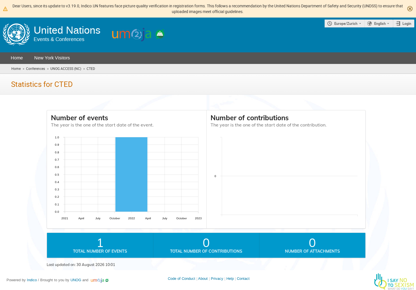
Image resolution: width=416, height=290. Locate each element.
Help (230, 278)
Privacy (217, 278)
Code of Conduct (181, 278)
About (203, 278)
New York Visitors (52, 58)
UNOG (75, 280)
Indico (32, 280)
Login (406, 23)
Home (17, 58)
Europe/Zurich (345, 23)
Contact (243, 278)
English (380, 23)
